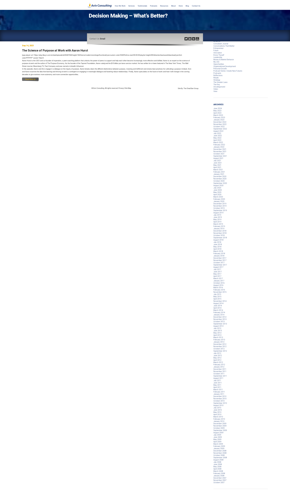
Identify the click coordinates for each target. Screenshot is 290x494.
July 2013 (217, 328)
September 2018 (220, 238)
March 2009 (218, 444)
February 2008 (219, 473)
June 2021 (217, 163)
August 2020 (218, 185)
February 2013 (219, 340)
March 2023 (218, 115)
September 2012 (220, 351)
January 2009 (218, 448)
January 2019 (218, 229)
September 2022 (220, 129)
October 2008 (219, 455)
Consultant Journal (220, 44)
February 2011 (219, 392)
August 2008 (218, 460)
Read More (29, 79)
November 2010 (219, 399)
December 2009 (219, 423)
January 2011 (218, 394)
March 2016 (218, 287)
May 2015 (217, 297)
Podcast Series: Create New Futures (227, 71)
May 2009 (217, 439)
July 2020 (217, 188)
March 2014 (218, 310)
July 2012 (217, 353)
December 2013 (219, 317)
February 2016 (219, 290)
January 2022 (218, 147)
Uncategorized (219, 87)
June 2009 (217, 437)
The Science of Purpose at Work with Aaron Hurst (55, 50)
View (215, 91)
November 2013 (219, 319)
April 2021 (217, 167)
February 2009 (219, 446)
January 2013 (218, 342)
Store (181, 6)
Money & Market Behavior (223, 59)
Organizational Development (224, 66)
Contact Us (196, 6)
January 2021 (218, 174)
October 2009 (219, 428)
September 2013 (220, 324)
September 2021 (220, 156)
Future (215, 50)
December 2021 (219, 149)
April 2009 (217, 442)
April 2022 (217, 140)
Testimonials (142, 6)
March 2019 (218, 224)
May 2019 (217, 219)
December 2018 (219, 231)
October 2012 (219, 349)
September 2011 (220, 376)
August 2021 (218, 158)
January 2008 (218, 476)
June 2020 (217, 190)
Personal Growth (220, 69)
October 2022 (219, 126)
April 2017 (217, 276)
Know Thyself (218, 55)
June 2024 (217, 108)
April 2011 (217, 387)
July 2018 (217, 242)
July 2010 (217, 408)
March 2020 (218, 197)
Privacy (121, 88)
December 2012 (219, 344)
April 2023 (217, 113)
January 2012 (218, 367)
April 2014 (217, 308)
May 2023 (217, 111)
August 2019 (218, 213)
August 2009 (218, 433)
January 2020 (218, 201)
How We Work (120, 6)
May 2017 (217, 274)
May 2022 (217, 138)
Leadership (217, 57)
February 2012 (219, 365)
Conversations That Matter (223, 46)
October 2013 (219, 321)
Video (215, 89)
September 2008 (220, 457)
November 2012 (219, 346)
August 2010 (218, 405)
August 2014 (218, 303)
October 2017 (219, 263)
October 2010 (219, 401)
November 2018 (219, 233)
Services (131, 6)
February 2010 (219, 419)
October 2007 (219, 482)
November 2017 (219, 260)
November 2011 (219, 371)
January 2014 (218, 315)
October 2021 (219, 154)
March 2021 (218, 170)
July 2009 (217, 435)
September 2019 (220, 210)
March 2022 (218, 142)
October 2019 (219, 208)
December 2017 (219, 258)
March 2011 (218, 389)
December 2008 (219, 451)
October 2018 (219, 235)
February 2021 (219, 172)
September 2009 (220, 430)
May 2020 (217, 192)
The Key (216, 84)
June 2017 (217, 272)
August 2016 (218, 285)
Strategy (216, 80)
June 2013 (217, 331)
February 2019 (219, 226)
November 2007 (219, 480)
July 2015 (217, 294)
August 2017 (218, 267)
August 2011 (218, 378)
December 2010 (219, 396)
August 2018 (218, 240)
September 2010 (220, 403)
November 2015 (219, 292)
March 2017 (218, 278)
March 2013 (218, 337)
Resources (164, 6)
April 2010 (217, 414)
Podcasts (153, 6)
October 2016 (219, 283)
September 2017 (220, 265)
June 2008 (217, 464)
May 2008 (217, 467)
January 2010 (218, 421)
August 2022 (218, 131)
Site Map (128, 88)
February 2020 (219, 199)
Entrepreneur (218, 48)
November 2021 (219, 151)
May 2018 (217, 247)
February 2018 (219, 253)
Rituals (216, 78)
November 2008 (219, 453)
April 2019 (217, 222)
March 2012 (218, 362)
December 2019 (219, 204)
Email (102, 39)
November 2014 (219, 301)
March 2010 (218, 417)
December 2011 (219, 369)
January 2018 (218, 256)
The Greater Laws (220, 82)
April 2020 (217, 194)
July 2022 (217, 133)
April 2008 (217, 469)
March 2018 (218, 251)
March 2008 (218, 471)
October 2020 (219, 181)
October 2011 (219, 374)
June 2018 (217, 244)
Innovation (217, 53)
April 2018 (217, 249)
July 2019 (217, 215)
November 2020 (219, 179)
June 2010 (217, 410)
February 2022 (219, 145)
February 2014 (219, 312)
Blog (187, 6)
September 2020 (220, 183)
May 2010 (217, 412)
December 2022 (219, 122)
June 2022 (217, 136)
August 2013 (218, 326)
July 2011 (217, 380)
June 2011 (217, 383)
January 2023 (218, 120)
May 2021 (217, 165)
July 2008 (217, 462)
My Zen (216, 62)
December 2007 (219, 478)
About (173, 6)
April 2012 (217, 360)
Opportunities (218, 64)
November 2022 (219, 124)
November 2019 (219, 206)
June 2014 (217, 306)
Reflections (217, 75)
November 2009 (219, 426)
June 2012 (217, 355)
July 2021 (217, 160)
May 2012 (217, 358)
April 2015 (217, 299)
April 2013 (217, 335)
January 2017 (218, 281)
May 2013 (217, 333)
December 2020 (219, 176)
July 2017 (217, 269)
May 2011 (217, 385)
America (216, 41)
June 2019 (217, 217)
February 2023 (219, 117)
